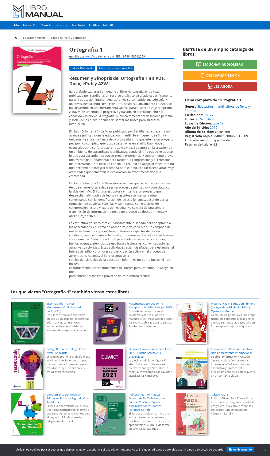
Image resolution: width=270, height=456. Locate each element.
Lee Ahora (222, 86)
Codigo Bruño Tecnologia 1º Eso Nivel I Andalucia (66, 351)
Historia (62, 25)
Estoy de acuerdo (240, 449)
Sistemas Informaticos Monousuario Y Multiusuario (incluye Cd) (64, 307)
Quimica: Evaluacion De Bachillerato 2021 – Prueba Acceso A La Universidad (151, 352)
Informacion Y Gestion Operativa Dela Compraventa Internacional (231, 351)
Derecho (46, 25)
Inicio (15, 25)
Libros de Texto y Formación (68, 38)
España (218, 123)
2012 (213, 127)
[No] (265, 450)
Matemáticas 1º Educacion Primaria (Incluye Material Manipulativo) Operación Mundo (233, 307)
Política (94, 25)
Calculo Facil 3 (219, 394)
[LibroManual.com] (38, 11)
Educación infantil (34, 38)
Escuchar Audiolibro (223, 64)
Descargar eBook (223, 75)
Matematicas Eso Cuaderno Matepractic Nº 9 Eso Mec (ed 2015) (151, 305)
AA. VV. (90, 56)
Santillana (207, 119)
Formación (30, 25)
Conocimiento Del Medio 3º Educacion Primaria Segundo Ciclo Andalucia (68, 398)
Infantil (108, 25)
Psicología (78, 25)
